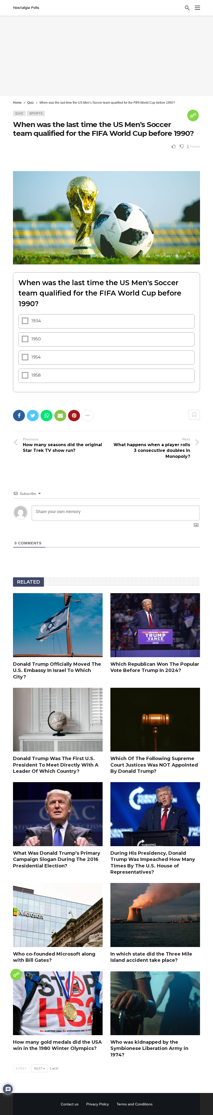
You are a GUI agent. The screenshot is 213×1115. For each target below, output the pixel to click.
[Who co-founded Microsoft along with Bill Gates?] (58, 915)
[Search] (187, 8)
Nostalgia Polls (26, 8)
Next (38, 1068)
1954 (36, 357)
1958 (36, 375)
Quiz (19, 113)
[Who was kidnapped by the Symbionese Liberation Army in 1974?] (155, 1003)
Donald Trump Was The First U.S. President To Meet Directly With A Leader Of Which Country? (55, 765)
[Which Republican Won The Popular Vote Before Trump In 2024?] (155, 625)
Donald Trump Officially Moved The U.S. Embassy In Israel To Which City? (57, 670)
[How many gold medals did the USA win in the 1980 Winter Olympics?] (58, 1003)
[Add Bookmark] (194, 415)
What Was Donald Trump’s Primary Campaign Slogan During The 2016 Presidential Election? (56, 859)
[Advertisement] (106, 55)
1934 (36, 320)
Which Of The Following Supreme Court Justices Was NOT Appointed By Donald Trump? (154, 765)
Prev (22, 1068)
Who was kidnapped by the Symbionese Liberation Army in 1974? (149, 1048)
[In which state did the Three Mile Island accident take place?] (155, 915)
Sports (36, 113)
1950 (36, 338)
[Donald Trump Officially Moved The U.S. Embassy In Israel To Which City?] (58, 625)
